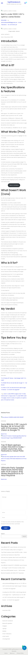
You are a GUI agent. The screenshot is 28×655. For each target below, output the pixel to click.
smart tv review (11, 398)
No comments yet (12, 24)
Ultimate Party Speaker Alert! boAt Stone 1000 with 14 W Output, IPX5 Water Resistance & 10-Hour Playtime (12, 471)
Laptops (4, 628)
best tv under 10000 (9, 394)
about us (12, 653)
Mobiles (4, 631)
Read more (4, 434)
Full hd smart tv (5, 396)
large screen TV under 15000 (16, 396)
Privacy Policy (20, 653)
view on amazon (14, 185)
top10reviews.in (14, 2)
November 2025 (6, 610)
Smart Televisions (7, 633)
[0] (25, 3)
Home (5, 653)
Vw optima (18, 398)
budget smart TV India (20, 394)
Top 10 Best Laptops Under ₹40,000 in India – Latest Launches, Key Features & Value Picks (13, 448)
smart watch (6, 636)
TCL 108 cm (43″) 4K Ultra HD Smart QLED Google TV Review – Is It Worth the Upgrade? (14, 586)
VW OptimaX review (9, 400)
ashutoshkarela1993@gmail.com (9, 22)
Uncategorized (6, 639)
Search (3, 533)
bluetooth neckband (8, 621)
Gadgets (5, 626)
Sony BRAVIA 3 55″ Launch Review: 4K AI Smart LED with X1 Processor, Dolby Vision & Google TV (14, 427)
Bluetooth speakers (7, 623)
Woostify (14, 651)
